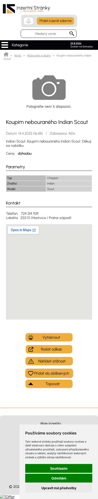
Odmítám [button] (58, 478)
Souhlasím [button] (59, 468)
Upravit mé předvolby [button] (58, 488)
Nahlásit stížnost (52, 361)
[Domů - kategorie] (6, 55)
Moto (17, 55)
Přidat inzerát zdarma (55, 21)
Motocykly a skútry (39, 55)
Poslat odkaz (51, 349)
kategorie (5, 45)
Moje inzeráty (50, 423)
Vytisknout (51, 337)
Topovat (52, 384)
